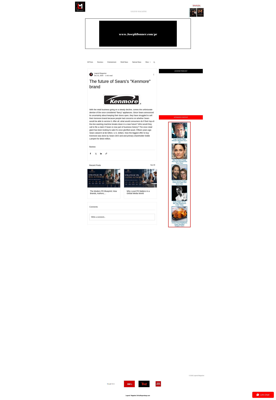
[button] (174, 44)
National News (136, 62)
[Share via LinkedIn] (101, 154)
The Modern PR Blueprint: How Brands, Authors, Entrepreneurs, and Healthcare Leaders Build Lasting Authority (103, 192)
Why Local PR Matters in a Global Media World (138, 192)
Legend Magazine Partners (137, 390)
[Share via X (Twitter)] (96, 154)
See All (152, 165)
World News (124, 62)
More (147, 62)
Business (100, 62)
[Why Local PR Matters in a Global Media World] (140, 178)
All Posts (90, 62)
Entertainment (111, 62)
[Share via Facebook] (90, 154)
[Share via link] (106, 154)
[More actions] (153, 74)
